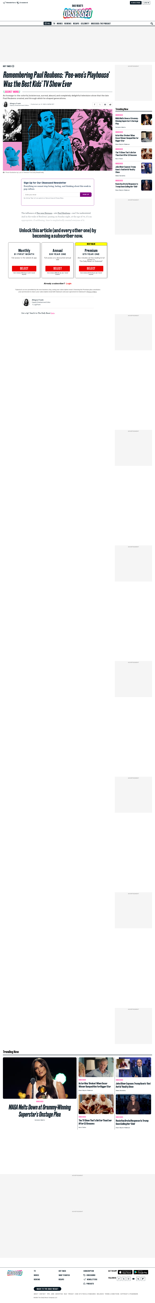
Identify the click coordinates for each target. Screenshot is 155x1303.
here (52, 313)
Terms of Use (49, 198)
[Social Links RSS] (138, 1279)
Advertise (59, 1294)
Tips (48, 1294)
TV (54, 23)
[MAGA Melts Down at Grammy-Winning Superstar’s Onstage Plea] (146, 124)
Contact (42, 1294)
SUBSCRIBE (135, 3)
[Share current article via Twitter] (100, 104)
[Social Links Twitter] (124, 1279)
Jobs (52, 1294)
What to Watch (64, 1275)
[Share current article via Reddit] (110, 104)
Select (24, 268)
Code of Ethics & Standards (85, 1294)
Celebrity (85, 23)
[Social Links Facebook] (119, 1279)
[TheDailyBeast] (77, 6)
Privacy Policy (60, 198)
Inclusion (100, 1294)
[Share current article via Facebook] (95, 104)
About (36, 1294)
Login (68, 283)
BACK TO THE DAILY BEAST (47, 1289)
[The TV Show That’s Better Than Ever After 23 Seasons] (146, 158)
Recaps (76, 23)
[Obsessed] (77, 13)
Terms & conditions (112, 1294)
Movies (60, 23)
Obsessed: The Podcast (101, 23)
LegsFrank (37, 304)
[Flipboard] (143, 1279)
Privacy (71, 1294)
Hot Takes (62, 1271)
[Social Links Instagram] (129, 1279)
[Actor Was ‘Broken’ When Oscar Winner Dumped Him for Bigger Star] (146, 141)
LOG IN (146, 3)
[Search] (152, 23)
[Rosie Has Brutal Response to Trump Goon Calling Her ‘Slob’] (146, 190)
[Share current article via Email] (105, 104)
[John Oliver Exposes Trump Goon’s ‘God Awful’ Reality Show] (146, 173)
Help (65, 1294)
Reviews (67, 23)
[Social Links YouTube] (133, 1279)
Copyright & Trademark (129, 1294)
